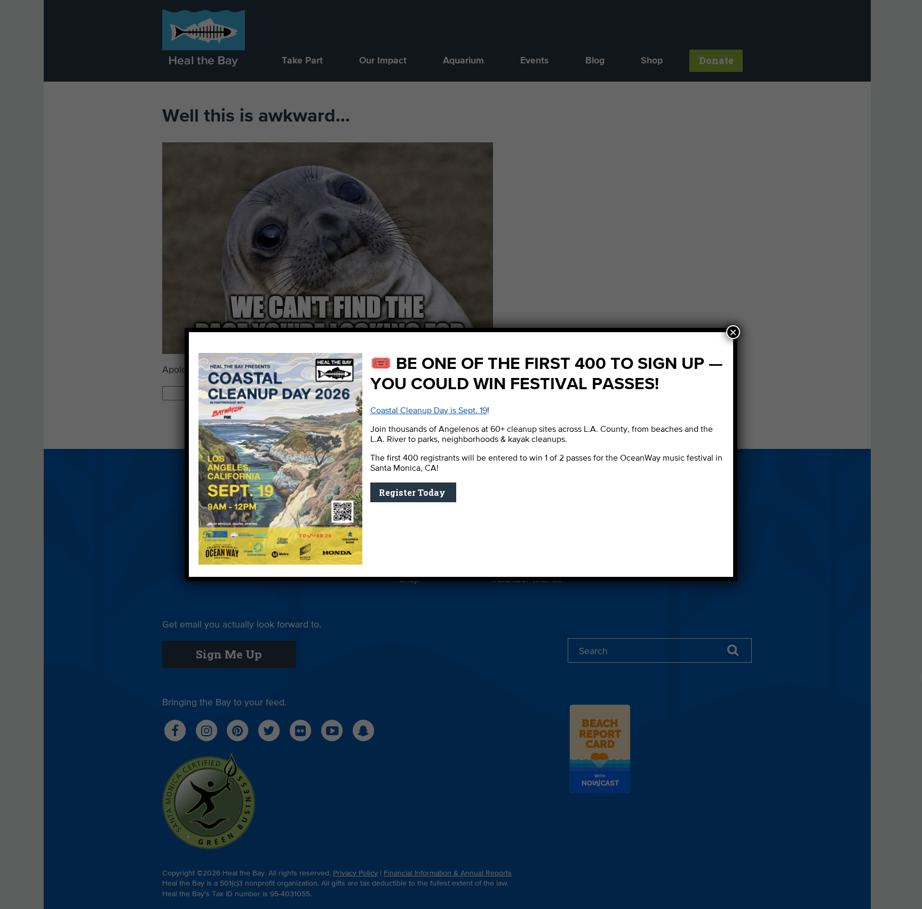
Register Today (413, 492)
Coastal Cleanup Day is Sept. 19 (428, 411)
